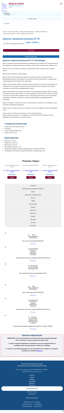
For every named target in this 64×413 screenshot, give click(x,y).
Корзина (7, 13)
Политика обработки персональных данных (32, 363)
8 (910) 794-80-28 (27, 406)
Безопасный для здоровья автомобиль (33, 188)
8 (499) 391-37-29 (29, 402)
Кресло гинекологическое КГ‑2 (31, 165)
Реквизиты (32, 385)
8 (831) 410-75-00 (27, 404)
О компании (32, 381)
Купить (12, 177)
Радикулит (33, 219)
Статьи (32, 377)
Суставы (33, 222)
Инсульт (33, 198)
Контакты (39, 350)
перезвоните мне (32, 388)
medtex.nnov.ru (26, 369)
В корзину (31, 50)
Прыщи (33, 216)
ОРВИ (33, 201)
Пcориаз (33, 207)
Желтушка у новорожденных (33, 194)
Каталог (32, 375)
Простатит (33, 210)
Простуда (33, 213)
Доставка (32, 379)
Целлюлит (33, 225)
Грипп (33, 191)
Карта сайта (32, 394)
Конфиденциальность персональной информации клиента (32, 365)
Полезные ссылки (32, 392)
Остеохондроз (33, 204)
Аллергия (33, 185)
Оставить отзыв (32, 18)
